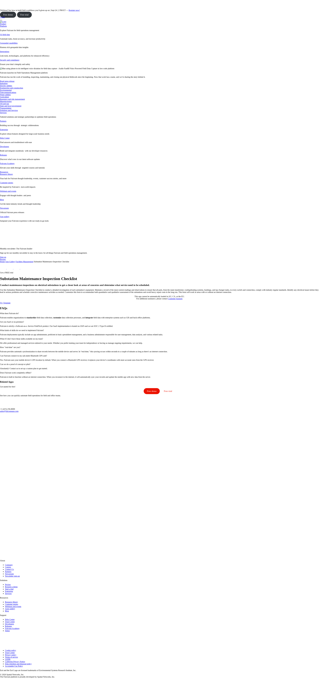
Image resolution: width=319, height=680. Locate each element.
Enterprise (4, 130)
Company (9, 565)
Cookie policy (10, 650)
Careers (8, 567)
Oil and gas (4, 104)
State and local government (10, 106)
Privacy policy (10, 655)
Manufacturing (6, 101)
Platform (3, 26)
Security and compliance (9, 60)
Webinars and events (8, 191)
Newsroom (4, 208)
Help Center (5, 138)
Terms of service (11, 657)
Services (3, 113)
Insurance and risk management (12, 99)
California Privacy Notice (15, 662)
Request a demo (11, 587)
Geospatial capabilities (9, 43)
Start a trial (9, 589)
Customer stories (6, 183)
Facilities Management (24, 262)
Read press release (7, 81)
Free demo (8, 14)
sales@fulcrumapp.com (9, 411)
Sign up (3, 257)
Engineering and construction (11, 88)
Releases (3, 155)
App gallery (4, 217)
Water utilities (5, 95)
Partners (3, 121)
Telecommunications (8, 92)
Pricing (8, 584)
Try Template (5, 303)
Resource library (6, 174)
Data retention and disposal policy (18, 664)
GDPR (7, 659)
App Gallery (10, 262)
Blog (2, 200)
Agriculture (4, 97)
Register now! (74, 10)
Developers (4, 147)
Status (7, 631)
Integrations (4, 51)
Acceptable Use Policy (14, 666)
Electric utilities (6, 86)
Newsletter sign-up (12, 576)
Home (2, 262)
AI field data (5, 35)
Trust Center (10, 622)
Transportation (5, 108)
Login (2, 17)
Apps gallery (10, 609)
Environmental (6, 90)
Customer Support (175, 299)
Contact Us (9, 569)
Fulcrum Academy (7, 163)
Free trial (24, 14)
